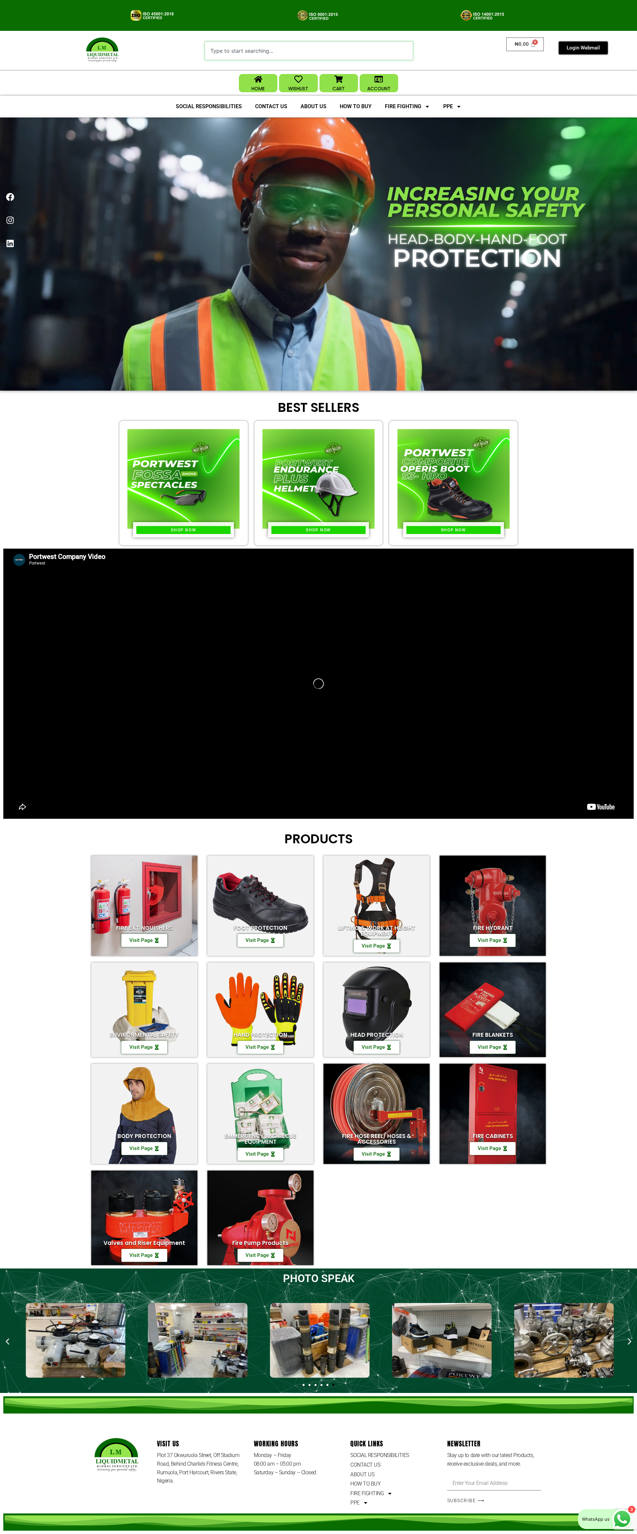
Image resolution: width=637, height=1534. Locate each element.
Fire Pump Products (260, 1243)
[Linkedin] (10, 243)
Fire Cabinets (493, 1136)
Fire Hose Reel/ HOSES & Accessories (376, 1139)
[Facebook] (10, 197)
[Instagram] (10, 220)
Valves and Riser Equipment (144, 1243)
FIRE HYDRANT (493, 928)
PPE (448, 106)
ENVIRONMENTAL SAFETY (144, 1035)
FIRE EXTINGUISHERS (144, 928)
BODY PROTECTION (144, 1136)
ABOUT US (313, 106)
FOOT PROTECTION (260, 928)
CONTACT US (271, 106)
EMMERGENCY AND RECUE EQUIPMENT (260, 1139)
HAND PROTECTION (260, 1035)
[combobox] (309, 50)
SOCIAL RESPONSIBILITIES (209, 106)
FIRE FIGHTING (403, 106)
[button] (7, 1341)
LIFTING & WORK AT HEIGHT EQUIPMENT (376, 931)
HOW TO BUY (356, 106)
